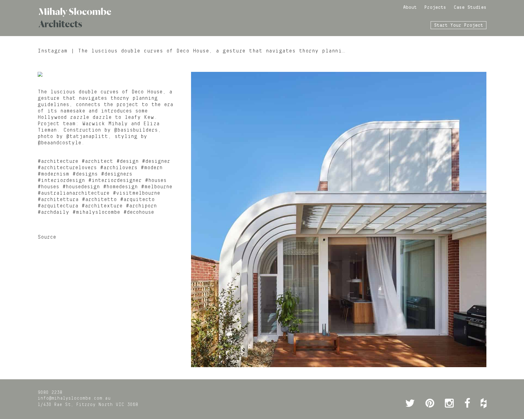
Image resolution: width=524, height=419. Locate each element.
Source (47, 237)
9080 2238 (50, 393)
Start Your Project (458, 25)
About (410, 7)
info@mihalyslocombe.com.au (74, 398)
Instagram (53, 51)
